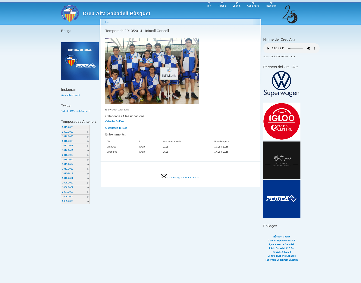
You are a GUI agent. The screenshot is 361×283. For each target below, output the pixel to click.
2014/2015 (67, 159)
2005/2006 (67, 201)
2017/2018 (67, 145)
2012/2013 (67, 168)
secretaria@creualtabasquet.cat (183, 177)
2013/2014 (67, 164)
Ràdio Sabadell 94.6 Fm (281, 248)
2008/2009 (67, 187)
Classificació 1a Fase (116, 128)
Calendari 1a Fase (114, 121)
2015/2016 (67, 155)
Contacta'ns (253, 6)
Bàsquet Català (281, 236)
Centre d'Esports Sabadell (282, 256)
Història (222, 6)
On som (236, 6)
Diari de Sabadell (282, 252)
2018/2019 (67, 141)
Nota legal (271, 6)
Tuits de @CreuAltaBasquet (75, 111)
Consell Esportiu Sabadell (281, 240)
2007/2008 (67, 192)
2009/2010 (67, 182)
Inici (209, 6)
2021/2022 (67, 132)
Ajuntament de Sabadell (281, 244)
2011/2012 (67, 173)
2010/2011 (67, 178)
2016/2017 (67, 150)
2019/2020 (67, 127)
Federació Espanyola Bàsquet (281, 260)
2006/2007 (67, 196)
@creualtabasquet (70, 95)
